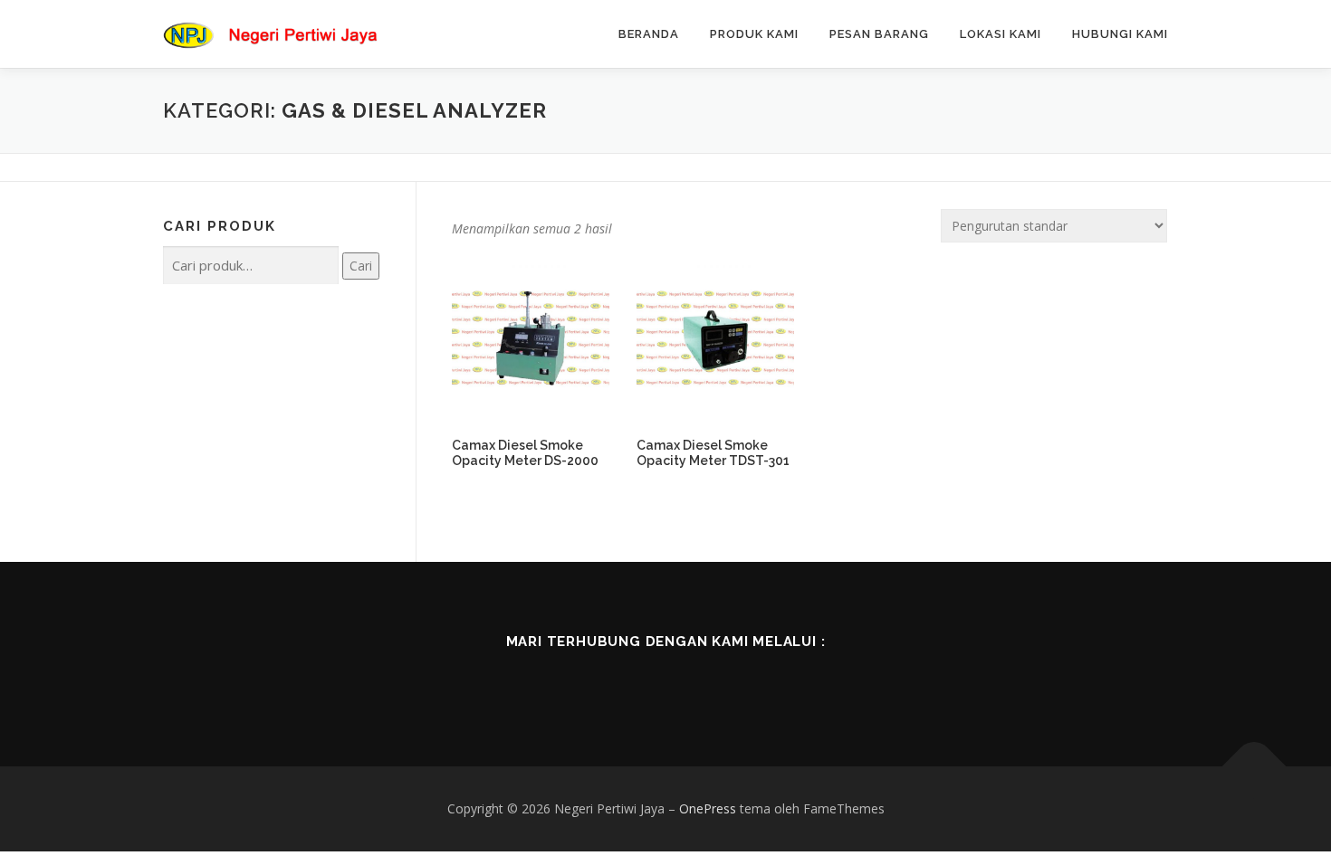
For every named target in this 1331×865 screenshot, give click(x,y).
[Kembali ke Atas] (1254, 767)
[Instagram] (690, 680)
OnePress (707, 808)
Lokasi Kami (1000, 34)
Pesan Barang (879, 34)
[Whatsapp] (741, 680)
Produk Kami (754, 34)
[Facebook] (589, 680)
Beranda (648, 34)
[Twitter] (640, 680)
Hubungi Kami (1120, 34)
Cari (361, 265)
